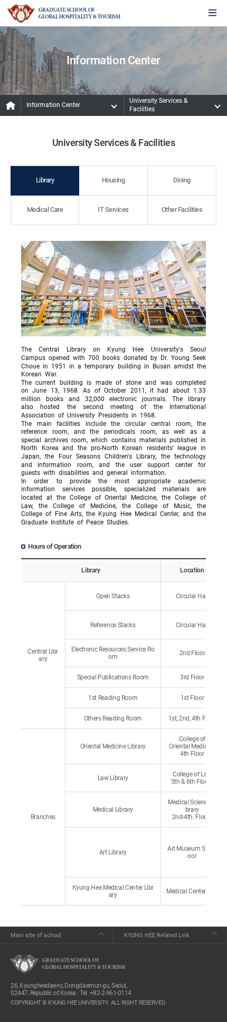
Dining (182, 180)
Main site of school (36, 935)
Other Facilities (182, 209)
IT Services (113, 209)
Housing (113, 180)
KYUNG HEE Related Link (157, 935)
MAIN (10, 105)
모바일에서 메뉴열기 (212, 13)
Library (45, 180)
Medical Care (45, 209)
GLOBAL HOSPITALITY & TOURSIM (63, 13)
